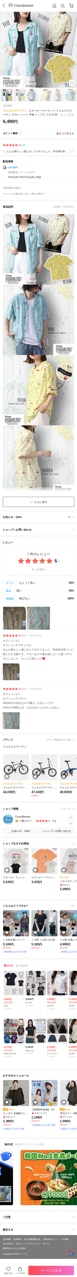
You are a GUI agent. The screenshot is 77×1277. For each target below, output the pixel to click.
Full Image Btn (72, 82)
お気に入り (8, 1273)
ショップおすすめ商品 (16, 843)
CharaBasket (23, 5)
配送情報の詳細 (11, 188)
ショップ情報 (37, 808)
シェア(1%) (20, 1273)
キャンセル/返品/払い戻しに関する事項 (23, 194)
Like (22, 998)
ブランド (37, 739)
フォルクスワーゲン (15, 110)
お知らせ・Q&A (37, 516)
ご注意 (7, 1216)
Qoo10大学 (8, 1243)
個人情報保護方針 (32, 1239)
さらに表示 (40, 502)
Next (69, 49)
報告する (8, 1229)
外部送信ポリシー (51, 1239)
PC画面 (65, 1239)
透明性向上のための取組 (14, 1248)
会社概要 (7, 1239)
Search (63, 5)
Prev (7, 49)
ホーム (46, 1243)
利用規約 (17, 1239)
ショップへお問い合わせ (40, 529)
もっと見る (38, 569)
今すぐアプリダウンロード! (28, 1243)
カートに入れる (51, 1270)
